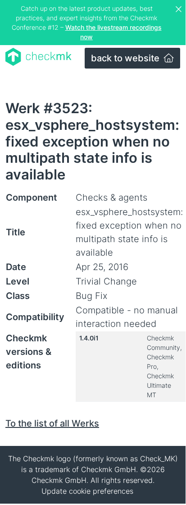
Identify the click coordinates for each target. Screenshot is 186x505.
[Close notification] (180, 9)
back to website (126, 58)
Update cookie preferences (87, 491)
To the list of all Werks (52, 423)
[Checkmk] (38, 57)
